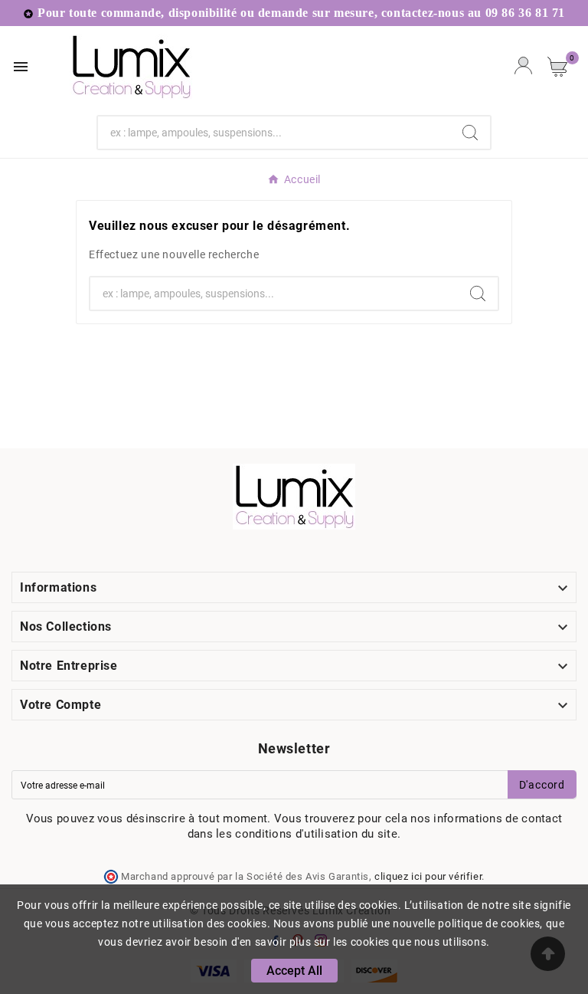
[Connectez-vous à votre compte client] (523, 67)
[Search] (470, 132)
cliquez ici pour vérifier (428, 876)
